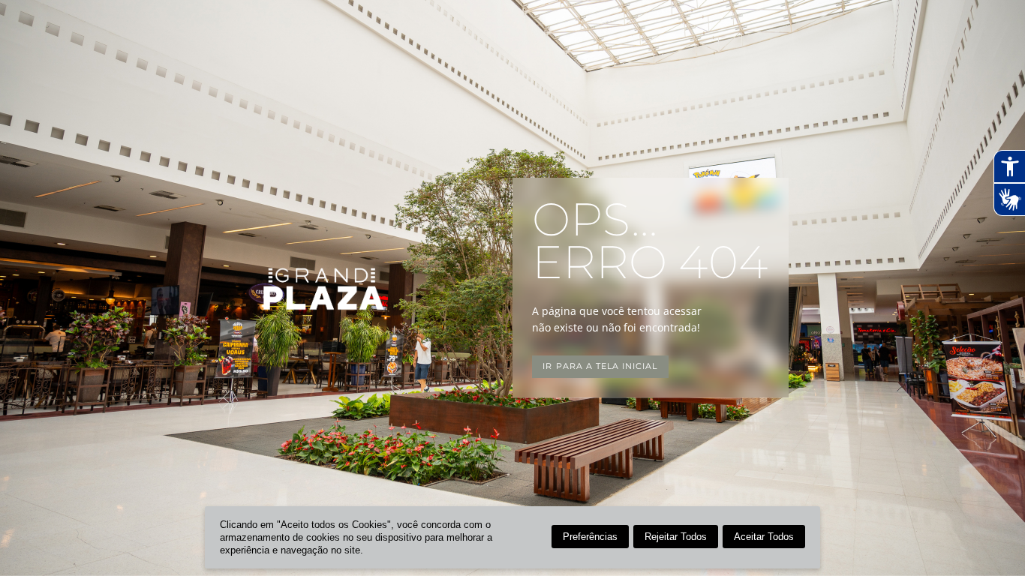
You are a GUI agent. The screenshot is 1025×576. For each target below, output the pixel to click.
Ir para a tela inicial (600, 366)
